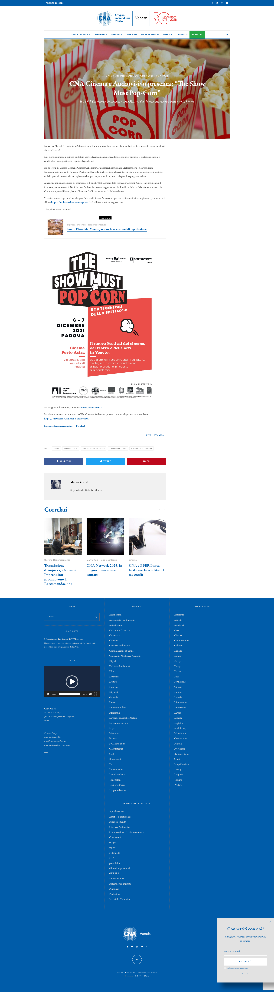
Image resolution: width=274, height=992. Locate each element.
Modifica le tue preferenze (55, 741)
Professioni (179, 749)
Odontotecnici (116, 749)
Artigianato (179, 625)
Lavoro (177, 713)
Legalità (178, 718)
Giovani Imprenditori (119, 868)
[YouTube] (227, 3)
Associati (197, 34)
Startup (177, 769)
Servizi (115, 34)
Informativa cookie (52, 737)
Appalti (178, 620)
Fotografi (113, 687)
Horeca (112, 702)
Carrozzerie (114, 635)
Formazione (180, 682)
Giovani (48, 560)
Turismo (178, 780)
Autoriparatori (116, 625)
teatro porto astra (118, 448)
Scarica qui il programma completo (58, 426)
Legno (112, 728)
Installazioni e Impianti (120, 884)
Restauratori (115, 759)
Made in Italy (180, 728)
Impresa (71, 224)
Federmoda (114, 853)
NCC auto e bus (117, 744)
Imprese (100, 34)
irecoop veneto (71, 448)
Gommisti (114, 697)
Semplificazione (181, 764)
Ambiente (179, 615)
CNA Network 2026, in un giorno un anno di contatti (104, 570)
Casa (176, 630)
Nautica (113, 738)
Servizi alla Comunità (119, 899)
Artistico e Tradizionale (120, 817)
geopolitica (114, 863)
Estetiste (113, 682)
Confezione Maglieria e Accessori (124, 656)
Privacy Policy (50, 733)
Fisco (176, 677)
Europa (177, 666)
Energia (177, 661)
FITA (111, 858)
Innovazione (180, 707)
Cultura (178, 645)
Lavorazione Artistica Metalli (123, 718)
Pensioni (178, 744)
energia (112, 842)
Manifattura (92, 560)
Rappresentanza (123, 75)
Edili (111, 671)
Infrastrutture (180, 702)
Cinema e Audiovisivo (119, 645)
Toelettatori (115, 780)
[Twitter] (217, 3)
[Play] (48, 694)
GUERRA (114, 873)
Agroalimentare (116, 811)
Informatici (114, 713)
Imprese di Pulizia (117, 707)
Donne (177, 656)
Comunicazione (181, 640)
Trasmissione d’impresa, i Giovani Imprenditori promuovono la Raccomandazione (60, 575)
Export (177, 671)
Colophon (129, 976)
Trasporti (178, 774)
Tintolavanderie (116, 774)
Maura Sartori (79, 482)
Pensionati (114, 889)
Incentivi (82, 224)
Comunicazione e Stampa (121, 651)
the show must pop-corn (142, 448)
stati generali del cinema (94, 448)
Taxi (111, 764)
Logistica (178, 723)
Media (166, 34)
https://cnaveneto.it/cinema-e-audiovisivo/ (67, 419)
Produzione (114, 894)
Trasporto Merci (117, 785)
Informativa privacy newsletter (57, 745)
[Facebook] (212, 3)
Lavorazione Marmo (118, 723)
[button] (72, 681)
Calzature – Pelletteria (119, 630)
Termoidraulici (116, 769)
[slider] (69, 694)
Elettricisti (114, 677)
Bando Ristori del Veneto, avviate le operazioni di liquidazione (107, 229)
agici (57, 448)
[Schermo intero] (95, 694)
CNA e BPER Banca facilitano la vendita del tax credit (146, 570)
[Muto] (90, 694)
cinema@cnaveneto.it (91, 407)
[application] (72, 681)
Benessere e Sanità (117, 822)
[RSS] (146, 947)
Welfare (132, 34)
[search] (96, 617)
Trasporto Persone (117, 790)
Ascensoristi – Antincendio (122, 620)
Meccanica (114, 733)
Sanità (177, 759)
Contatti (182, 34)
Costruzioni (115, 837)
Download (80, 426)
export (112, 848)
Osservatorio (150, 34)
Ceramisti (113, 640)
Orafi (111, 754)
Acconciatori (115, 615)
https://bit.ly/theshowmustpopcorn (69, 202)
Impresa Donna (116, 878)
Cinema (110, 75)
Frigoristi (113, 692)
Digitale (113, 661)
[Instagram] (222, 3)
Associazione (79, 34)
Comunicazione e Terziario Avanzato (126, 832)
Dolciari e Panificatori (119, 666)
